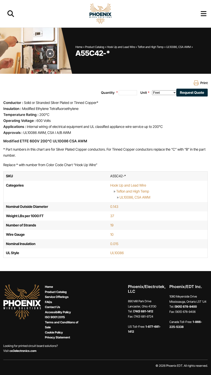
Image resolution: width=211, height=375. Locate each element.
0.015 (114, 244)
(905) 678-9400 (186, 306)
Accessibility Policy (58, 312)
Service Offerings (57, 297)
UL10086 (117, 253)
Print (204, 83)
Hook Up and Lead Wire (121, 47)
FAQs (48, 302)
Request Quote (192, 92)
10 (112, 234)
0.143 (114, 207)
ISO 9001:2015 (55, 317)
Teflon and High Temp (151, 47)
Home (78, 47)
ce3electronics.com (22, 350)
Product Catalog (94, 47)
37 (112, 216)
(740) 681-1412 (143, 311)
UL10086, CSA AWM (178, 47)
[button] (197, 13)
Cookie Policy (54, 332)
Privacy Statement (57, 337)
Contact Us (52, 307)
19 (112, 225)
